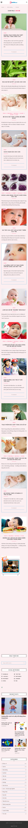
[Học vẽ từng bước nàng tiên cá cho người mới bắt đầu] (21, 726)
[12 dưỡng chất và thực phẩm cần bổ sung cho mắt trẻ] (14, 252)
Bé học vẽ (14, 763)
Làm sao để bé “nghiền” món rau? (14, 310)
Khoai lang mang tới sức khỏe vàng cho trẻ (14, 196)
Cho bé (14, 79)
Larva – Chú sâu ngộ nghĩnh (14, 788)
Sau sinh (21, 113)
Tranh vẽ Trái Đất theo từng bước (6, 749)
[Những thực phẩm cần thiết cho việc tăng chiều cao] (14, 22)
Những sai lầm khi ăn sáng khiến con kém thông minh (14, 538)
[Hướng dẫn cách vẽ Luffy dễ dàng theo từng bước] (14, 706)
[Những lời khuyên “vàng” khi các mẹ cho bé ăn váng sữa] (14, 445)
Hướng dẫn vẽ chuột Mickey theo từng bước (20, 750)
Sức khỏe (11, 114)
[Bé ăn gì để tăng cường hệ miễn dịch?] (14, 102)
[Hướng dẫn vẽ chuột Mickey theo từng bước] (21, 743)
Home (2, 7)
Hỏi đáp (14, 782)
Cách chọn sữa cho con (12, 152)
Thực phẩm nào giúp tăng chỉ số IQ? (14, 424)
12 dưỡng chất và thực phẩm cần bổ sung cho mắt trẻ (14, 266)
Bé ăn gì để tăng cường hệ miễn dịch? (14, 117)
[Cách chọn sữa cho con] (14, 138)
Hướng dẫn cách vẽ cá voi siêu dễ (6, 723)
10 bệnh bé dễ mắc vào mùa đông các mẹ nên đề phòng (14, 345)
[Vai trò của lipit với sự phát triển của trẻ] (14, 217)
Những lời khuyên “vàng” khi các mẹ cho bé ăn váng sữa (14, 459)
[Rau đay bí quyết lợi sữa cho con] (14, 68)
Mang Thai (14, 791)
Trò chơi (14, 813)
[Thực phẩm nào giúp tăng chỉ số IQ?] (14, 411)
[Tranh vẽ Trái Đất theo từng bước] (7, 743)
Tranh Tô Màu (14, 810)
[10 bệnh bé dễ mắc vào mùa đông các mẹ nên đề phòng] (14, 330)
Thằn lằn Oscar (14, 801)
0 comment (14, 52)
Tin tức (16, 114)
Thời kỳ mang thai (14, 804)
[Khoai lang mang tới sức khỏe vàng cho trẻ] (14, 182)
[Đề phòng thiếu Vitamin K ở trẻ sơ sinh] (14, 480)
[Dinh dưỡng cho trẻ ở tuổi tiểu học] (14, 366)
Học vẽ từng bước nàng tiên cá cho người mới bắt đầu (19, 733)
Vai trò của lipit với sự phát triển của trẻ (14, 231)
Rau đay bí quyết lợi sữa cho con (14, 82)
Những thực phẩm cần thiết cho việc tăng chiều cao (13, 35)
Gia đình (14, 193)
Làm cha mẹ (16, 113)
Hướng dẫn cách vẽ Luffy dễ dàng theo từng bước (13, 717)
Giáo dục (14, 776)
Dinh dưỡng (9, 7)
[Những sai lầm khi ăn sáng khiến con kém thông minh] (14, 525)
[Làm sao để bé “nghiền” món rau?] (14, 297)
